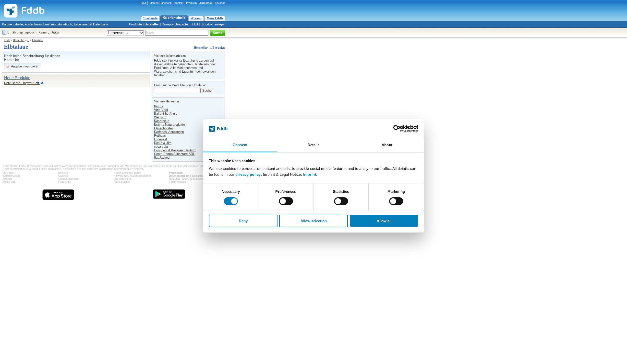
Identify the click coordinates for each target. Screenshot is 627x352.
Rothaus (160, 135)
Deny (243, 221)
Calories (63, 175)
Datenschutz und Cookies (186, 175)
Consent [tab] (240, 145)
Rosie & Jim (162, 143)
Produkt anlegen (213, 24)
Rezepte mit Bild (188, 24)
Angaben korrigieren (25, 66)
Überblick (8, 172)
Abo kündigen (122, 181)
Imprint (309, 174)
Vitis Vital (161, 110)
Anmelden (206, 2)
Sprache (220, 2)
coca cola (161, 146)
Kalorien (63, 172)
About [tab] (387, 145)
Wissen (196, 18)
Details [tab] (314, 145)
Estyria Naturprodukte (169, 124)
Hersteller (152, 24)
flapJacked (161, 157)
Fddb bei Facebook (160, 2)
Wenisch (160, 117)
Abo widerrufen (123, 178)
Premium (191, 2)
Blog (143, 2)
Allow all (384, 221)
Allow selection (314, 221)
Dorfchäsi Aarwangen (169, 132)
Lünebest (160, 139)
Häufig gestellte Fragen (127, 172)
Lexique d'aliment (68, 178)
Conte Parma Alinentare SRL (174, 154)
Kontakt (178, 2)
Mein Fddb (215, 18)
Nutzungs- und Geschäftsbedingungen (192, 178)
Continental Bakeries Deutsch (175, 150)
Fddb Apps (64, 181)
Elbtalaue (37, 40)
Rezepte (167, 24)
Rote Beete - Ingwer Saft (22, 83)
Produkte (135, 24)
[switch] (286, 201)
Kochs (158, 106)
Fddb (7, 40)
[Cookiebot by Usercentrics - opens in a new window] (396, 128)
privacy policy (248, 174)
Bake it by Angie (165, 113)
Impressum (176, 172)
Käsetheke (161, 121)
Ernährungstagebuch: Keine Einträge (33, 32)
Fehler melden (177, 181)
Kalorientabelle (174, 18)
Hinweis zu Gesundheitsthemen (132, 175)
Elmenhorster (163, 128)
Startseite (150, 18)
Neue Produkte (17, 78)
